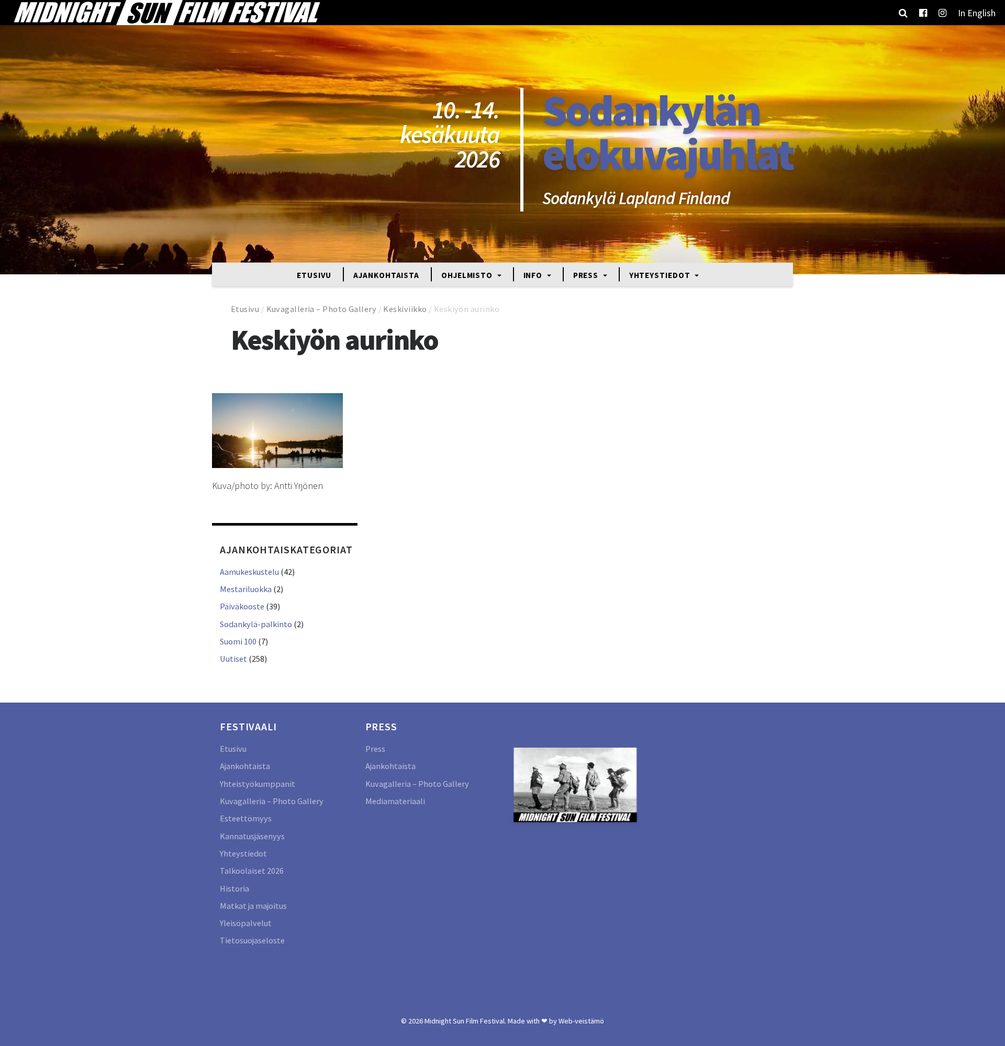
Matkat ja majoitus (253, 905)
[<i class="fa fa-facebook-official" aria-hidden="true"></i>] (923, 13)
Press (586, 275)
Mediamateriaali (395, 801)
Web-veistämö (581, 1021)
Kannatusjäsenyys (252, 836)
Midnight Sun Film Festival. (465, 1021)
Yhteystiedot (661, 275)
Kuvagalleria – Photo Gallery (321, 309)
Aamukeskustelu (249, 571)
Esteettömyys (246, 818)
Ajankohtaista (386, 275)
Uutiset (233, 658)
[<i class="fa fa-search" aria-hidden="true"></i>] (903, 13)
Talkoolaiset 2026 (252, 870)
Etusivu (314, 275)
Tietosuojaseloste (252, 940)
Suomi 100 (238, 641)
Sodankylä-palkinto (256, 624)
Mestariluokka (246, 589)
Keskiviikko (405, 309)
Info (534, 275)
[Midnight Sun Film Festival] (166, 12)
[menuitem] (977, 13)
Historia (234, 888)
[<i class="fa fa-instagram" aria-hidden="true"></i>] (942, 13)
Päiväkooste (242, 606)
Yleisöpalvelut (246, 923)
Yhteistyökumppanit (257, 783)
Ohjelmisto (468, 275)
